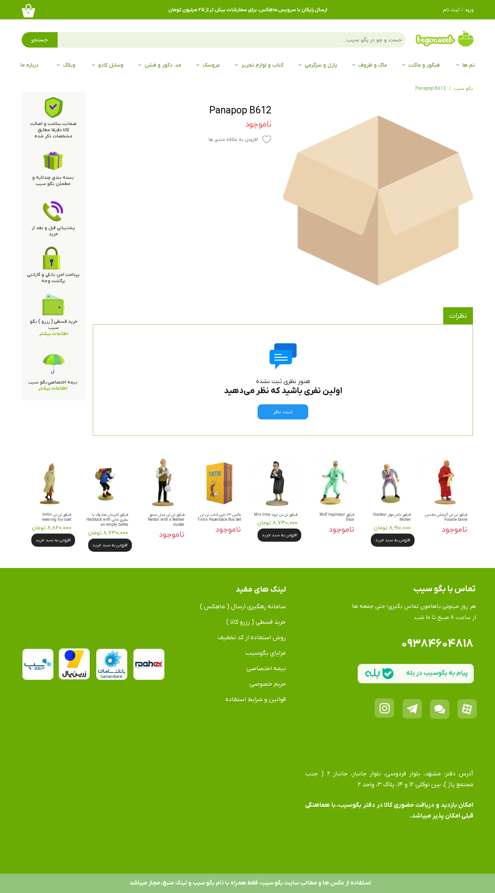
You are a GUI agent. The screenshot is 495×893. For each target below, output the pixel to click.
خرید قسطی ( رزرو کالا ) (256, 622)
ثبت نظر (283, 412)
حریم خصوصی (267, 684)
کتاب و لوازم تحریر (262, 65)
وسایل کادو (110, 65)
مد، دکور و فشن (163, 65)
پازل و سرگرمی (321, 65)
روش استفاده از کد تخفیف (252, 638)
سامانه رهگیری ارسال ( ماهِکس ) (243, 607)
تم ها (469, 65)
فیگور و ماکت (424, 65)
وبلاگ (69, 65)
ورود (469, 10)
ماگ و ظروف (372, 65)
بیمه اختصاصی (266, 668)
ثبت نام (451, 10)
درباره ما (29, 65)
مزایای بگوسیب (266, 653)
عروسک (211, 65)
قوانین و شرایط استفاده (255, 699)
